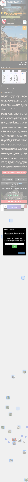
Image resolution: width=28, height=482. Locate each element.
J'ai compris (21, 252)
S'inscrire (15, 246)
